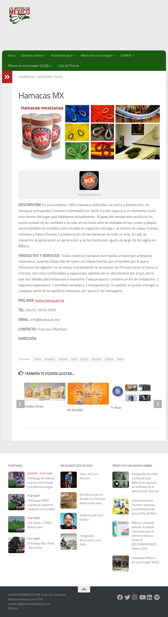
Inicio (11, 55)
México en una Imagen (96, 55)
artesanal (49, 359)
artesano (62, 359)
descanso (96, 359)
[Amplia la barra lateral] (7, 77)
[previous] (20, 404)
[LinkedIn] (149, 597)
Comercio (26, 77)
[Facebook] (120, 597)
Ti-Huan (116, 407)
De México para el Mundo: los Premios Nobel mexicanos (92, 499)
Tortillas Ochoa (33, 406)
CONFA (126, 55)
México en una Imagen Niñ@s (29, 66)
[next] (158, 404)
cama (74, 359)
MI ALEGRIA (75, 410)
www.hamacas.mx (49, 300)
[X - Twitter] (127, 597)
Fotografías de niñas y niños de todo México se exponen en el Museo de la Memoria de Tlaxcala (145, 482)
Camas (84, 359)
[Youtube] (142, 597)
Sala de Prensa (68, 66)
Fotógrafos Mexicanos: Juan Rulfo (90, 540)
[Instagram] (135, 597)
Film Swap (46, 473)
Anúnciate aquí (61, 55)
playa (120, 359)
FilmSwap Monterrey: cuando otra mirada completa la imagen (41, 482)
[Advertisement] (85, 36)
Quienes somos (31, 55)
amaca (37, 359)
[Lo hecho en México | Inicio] (23, 15)
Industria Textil (50, 77)
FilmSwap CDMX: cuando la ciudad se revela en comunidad (40, 505)
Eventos (32, 473)
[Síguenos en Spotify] (157, 597)
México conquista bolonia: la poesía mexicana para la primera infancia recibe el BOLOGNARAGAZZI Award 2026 (144, 535)
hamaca (109, 359)
